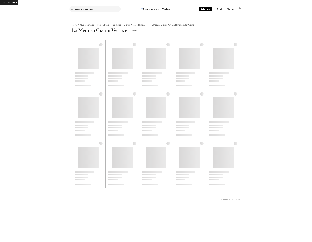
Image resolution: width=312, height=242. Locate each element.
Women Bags (103, 24)
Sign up (230, 9)
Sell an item (205, 9)
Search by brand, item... (84, 9)
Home (74, 24)
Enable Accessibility (9, 2)
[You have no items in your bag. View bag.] (240, 9)
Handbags (116, 24)
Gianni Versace (87, 24)
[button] (240, 9)
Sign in (220, 9)
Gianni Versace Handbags (136, 24)
